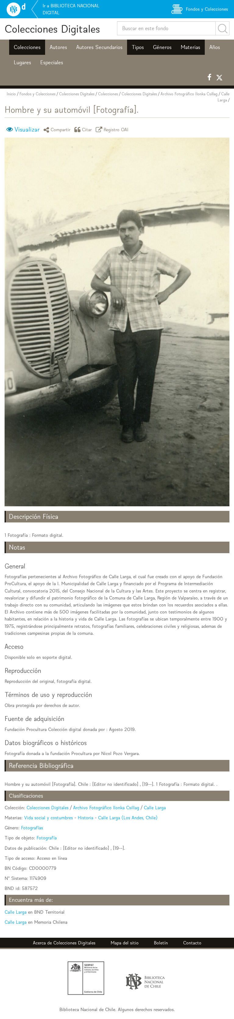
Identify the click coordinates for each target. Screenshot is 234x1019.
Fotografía (47, 838)
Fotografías (32, 828)
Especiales (51, 62)
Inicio (11, 94)
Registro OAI (116, 129)
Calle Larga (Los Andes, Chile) (128, 817)
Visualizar (27, 129)
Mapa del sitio (125, 943)
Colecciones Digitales (52, 29)
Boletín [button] (161, 943)
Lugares (22, 62)
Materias (190, 47)
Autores (58, 47)
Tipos (138, 47)
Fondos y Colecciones (37, 94)
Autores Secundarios (99, 47)
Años (214, 47)
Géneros (162, 47)
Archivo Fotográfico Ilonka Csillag (189, 94)
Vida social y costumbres (48, 817)
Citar (87, 129)
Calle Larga (155, 807)
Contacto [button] (192, 943)
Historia (85, 817)
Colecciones (27, 47)
